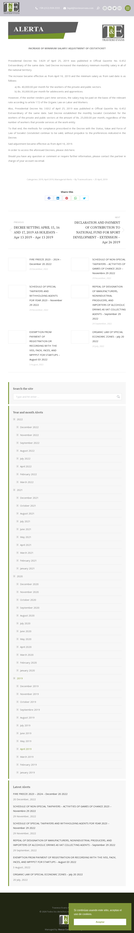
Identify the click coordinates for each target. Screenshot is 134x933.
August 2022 (27, 450)
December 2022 (29, 427)
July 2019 (25, 725)
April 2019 (49, 179)
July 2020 (25, 623)
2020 (20, 576)
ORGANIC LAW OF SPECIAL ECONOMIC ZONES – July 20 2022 (108, 336)
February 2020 (28, 662)
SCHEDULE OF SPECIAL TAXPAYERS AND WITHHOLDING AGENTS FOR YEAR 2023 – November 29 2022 (45, 295)
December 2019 (29, 686)
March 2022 (27, 482)
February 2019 (28, 764)
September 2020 (29, 607)
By (83, 179)
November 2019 (29, 694)
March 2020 (27, 654)
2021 (20, 490)
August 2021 (27, 513)
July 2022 (25, 458)
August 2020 (27, 615)
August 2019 (27, 717)
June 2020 (25, 631)
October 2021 (28, 505)
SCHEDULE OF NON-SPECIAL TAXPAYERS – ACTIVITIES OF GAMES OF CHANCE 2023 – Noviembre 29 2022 (109, 266)
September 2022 (29, 442)
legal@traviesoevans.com (80, 8)
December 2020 (29, 584)
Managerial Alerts (63, 179)
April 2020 (26, 646)
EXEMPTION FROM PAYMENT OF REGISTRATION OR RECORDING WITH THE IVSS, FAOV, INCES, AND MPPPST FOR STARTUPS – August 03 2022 (44, 345)
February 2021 (28, 560)
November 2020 (29, 592)
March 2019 (27, 756)
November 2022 (29, 435)
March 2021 (27, 552)
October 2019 (28, 701)
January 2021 (27, 568)
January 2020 (27, 670)
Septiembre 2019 (30, 709)
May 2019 (25, 741)
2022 (20, 419)
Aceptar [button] (100, 922)
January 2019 (27, 772)
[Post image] (17, 264)
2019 (41, 179)
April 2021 (26, 544)
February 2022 (28, 474)
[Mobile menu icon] (128, 8)
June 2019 (25, 733)
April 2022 (26, 466)
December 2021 (29, 497)
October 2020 (28, 599)
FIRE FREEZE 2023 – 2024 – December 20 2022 (45, 262)
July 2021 (25, 521)
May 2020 (25, 639)
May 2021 (25, 537)
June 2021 (25, 529)
